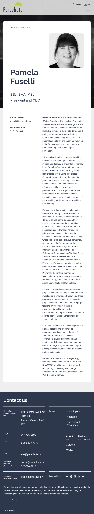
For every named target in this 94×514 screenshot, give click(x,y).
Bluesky (67, 476)
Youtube (83, 476)
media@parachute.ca (32, 462)
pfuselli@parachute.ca (20, 121)
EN (85, 4)
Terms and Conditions (11, 500)
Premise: (12, 510)
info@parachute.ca (31, 454)
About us (13, 28)
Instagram (75, 476)
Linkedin (79, 476)
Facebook (71, 476)
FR (89, 4)
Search (78, 4)
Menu (88, 12)
